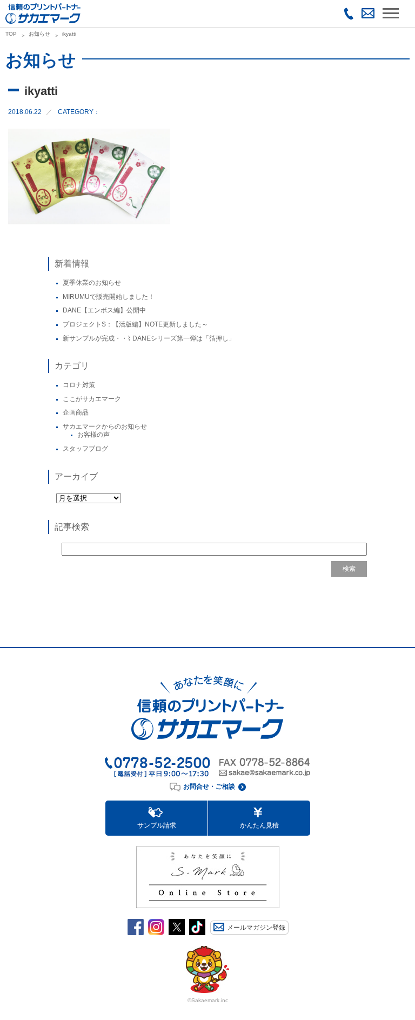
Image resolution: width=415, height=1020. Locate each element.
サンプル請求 (156, 825)
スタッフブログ (85, 448)
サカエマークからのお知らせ (105, 426)
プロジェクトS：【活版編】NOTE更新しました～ (135, 324)
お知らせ (39, 34)
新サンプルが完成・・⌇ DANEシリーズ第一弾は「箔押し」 (149, 338)
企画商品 (76, 412)
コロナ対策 (79, 385)
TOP (11, 34)
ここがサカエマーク (92, 399)
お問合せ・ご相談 (209, 786)
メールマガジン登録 (256, 927)
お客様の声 (93, 434)
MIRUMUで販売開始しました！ (109, 297)
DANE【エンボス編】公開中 (104, 310)
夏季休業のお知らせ (92, 282)
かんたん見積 (259, 825)
